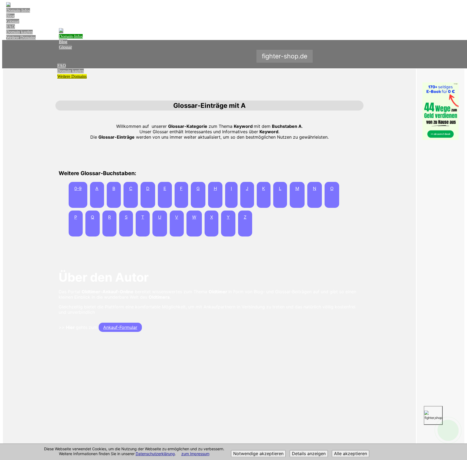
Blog (10, 16)
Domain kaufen (19, 32)
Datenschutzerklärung (155, 454)
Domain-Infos (18, 10)
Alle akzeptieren (350, 453)
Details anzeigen (309, 453)
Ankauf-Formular (120, 327)
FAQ (10, 26)
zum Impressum (195, 454)
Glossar (12, 21)
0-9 (78, 188)
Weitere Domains (21, 37)
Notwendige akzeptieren (258, 453)
